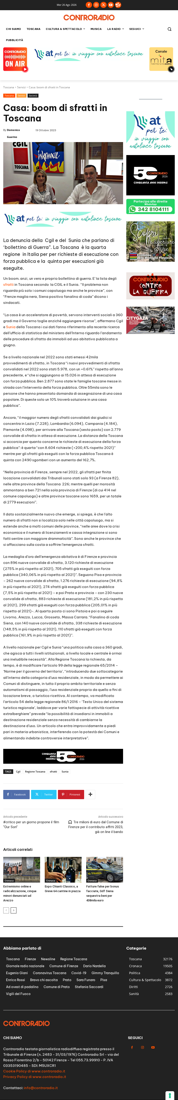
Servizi (21, 87)
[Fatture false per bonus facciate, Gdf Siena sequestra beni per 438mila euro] (104, 870)
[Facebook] (89, 5)
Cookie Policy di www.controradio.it (34, 1071)
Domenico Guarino (13, 133)
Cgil (18, 771)
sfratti (8, 284)
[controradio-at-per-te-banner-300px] (150, 194)
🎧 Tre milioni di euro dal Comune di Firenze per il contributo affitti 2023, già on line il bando (95, 827)
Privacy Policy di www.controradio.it (34, 1077)
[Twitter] (103, 5)
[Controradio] (89, 17)
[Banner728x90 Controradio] (63, 225)
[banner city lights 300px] (150, 260)
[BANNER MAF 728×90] (89, 59)
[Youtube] (111, 5)
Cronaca (9, 880)
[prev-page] (6, 910)
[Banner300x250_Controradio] (150, 150)
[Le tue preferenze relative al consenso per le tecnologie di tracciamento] (169, 1095)
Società (33, 95)
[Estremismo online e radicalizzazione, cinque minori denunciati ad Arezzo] (21, 870)
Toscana (8, 87)
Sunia (11, 327)
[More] (90, 794)
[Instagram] (96, 5)
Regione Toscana (35, 771)
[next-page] (13, 910)
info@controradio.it (41, 1088)
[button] (169, 29)
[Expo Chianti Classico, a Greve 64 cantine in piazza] (63, 870)
